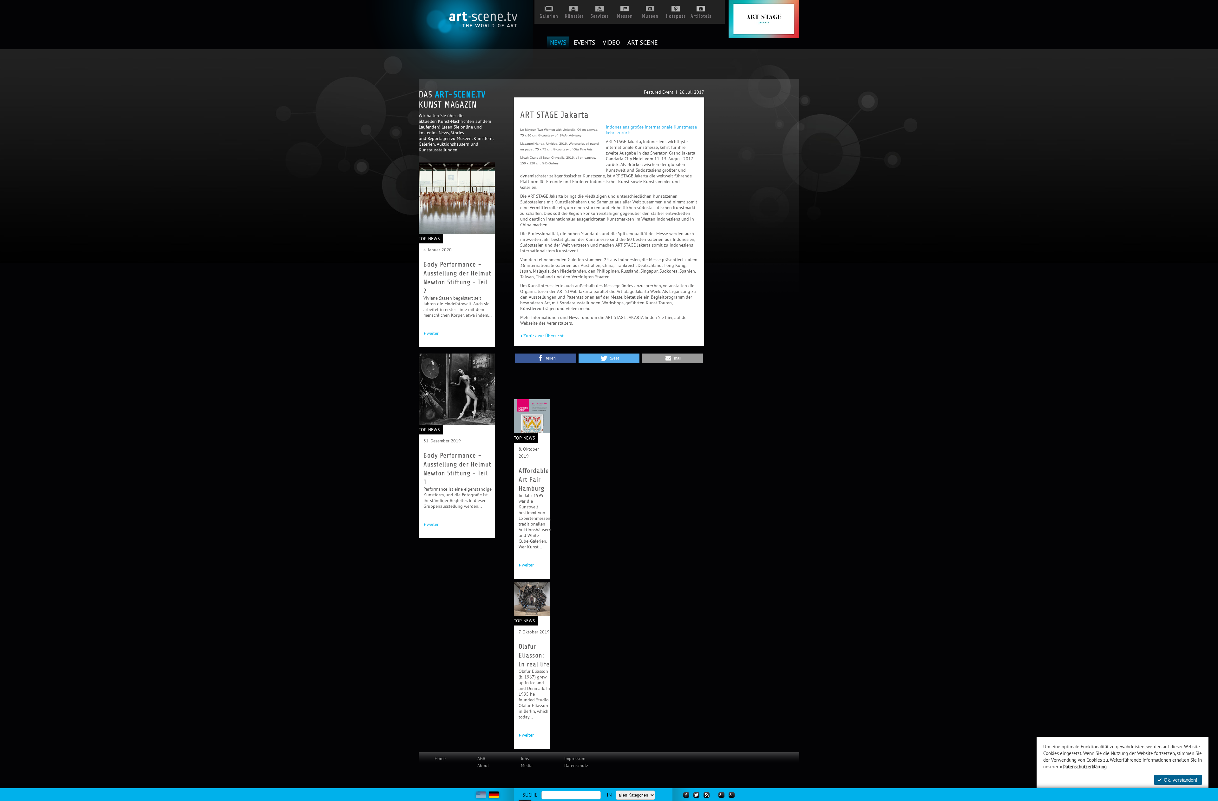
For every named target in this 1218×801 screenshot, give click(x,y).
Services (600, 14)
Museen (650, 14)
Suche (530, 795)
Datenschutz (576, 765)
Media (527, 765)
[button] (545, 358)
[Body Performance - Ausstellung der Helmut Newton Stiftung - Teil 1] (457, 423)
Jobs (525, 758)
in (609, 795)
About (483, 765)
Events (584, 43)
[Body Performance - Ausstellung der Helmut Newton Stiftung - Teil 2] (457, 232)
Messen (625, 14)
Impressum (574, 758)
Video (611, 43)
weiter (433, 333)
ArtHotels (701, 14)
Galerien (549, 14)
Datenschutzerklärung (1085, 767)
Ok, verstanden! (1180, 780)
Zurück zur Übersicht (543, 336)
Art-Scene (642, 43)
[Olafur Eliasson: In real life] (532, 614)
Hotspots (676, 14)
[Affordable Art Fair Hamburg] (532, 431)
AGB (481, 758)
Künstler (574, 14)
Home (440, 758)
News (558, 43)
